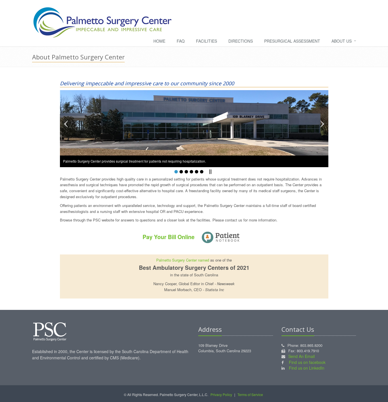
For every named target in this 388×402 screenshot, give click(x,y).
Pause (210, 171)
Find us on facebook (307, 362)
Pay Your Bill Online (169, 237)
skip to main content (17, 2)
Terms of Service (250, 394)
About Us (341, 41)
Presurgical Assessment (292, 41)
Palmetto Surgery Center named (182, 260)
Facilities (206, 41)
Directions (240, 41)
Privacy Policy (221, 394)
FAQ (181, 41)
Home (159, 41)
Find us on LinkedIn (306, 368)
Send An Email (301, 356)
